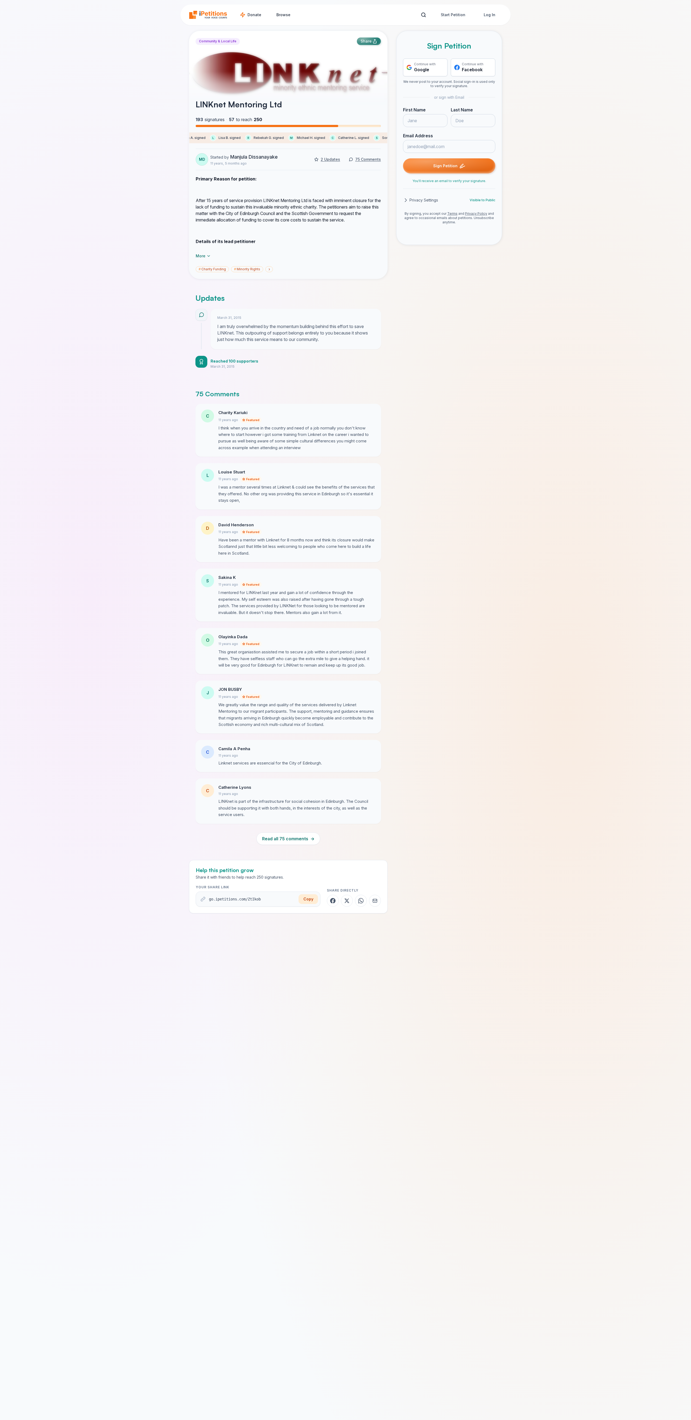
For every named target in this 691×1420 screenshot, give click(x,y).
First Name (414, 109)
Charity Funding (212, 269)
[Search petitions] (423, 15)
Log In (489, 14)
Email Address (418, 135)
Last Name (462, 109)
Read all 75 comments (288, 838)
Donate (254, 14)
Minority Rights (247, 269)
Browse (283, 14)
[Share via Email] (375, 901)
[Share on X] (347, 901)
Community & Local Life (217, 41)
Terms (452, 213)
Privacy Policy (476, 213)
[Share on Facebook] (333, 901)
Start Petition (453, 14)
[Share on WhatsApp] (361, 901)
